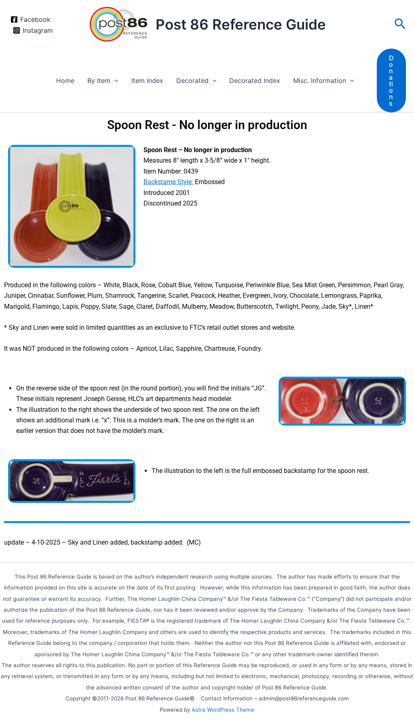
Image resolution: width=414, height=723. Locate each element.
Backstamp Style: (168, 182)
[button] (400, 24)
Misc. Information (319, 80)
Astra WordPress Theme (223, 709)
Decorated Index (254, 80)
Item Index (147, 80)
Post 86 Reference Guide (241, 24)
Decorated (192, 80)
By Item (98, 80)
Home (65, 80)
